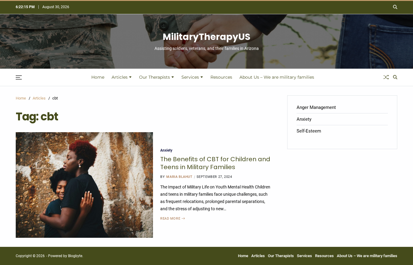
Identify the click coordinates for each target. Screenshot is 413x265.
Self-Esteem (309, 131)
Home (97, 77)
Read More (170, 218)
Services (190, 77)
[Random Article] (386, 77)
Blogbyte (75, 256)
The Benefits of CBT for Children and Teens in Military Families (215, 163)
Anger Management (316, 107)
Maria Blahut (179, 177)
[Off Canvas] (19, 77)
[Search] (395, 7)
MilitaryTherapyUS (206, 36)
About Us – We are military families (276, 77)
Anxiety (166, 150)
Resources (221, 77)
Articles (120, 77)
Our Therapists (154, 77)
